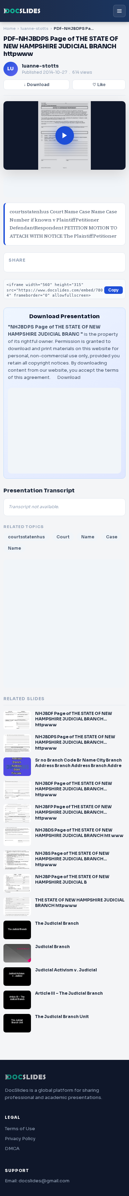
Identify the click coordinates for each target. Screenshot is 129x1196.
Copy (113, 290)
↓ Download (37, 84)
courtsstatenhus (26, 536)
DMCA (12, 1148)
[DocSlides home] (22, 11)
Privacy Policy (20, 1138)
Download (68, 377)
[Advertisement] (64, 431)
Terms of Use (20, 1129)
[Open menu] (119, 11)
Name (87, 536)
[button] (64, 135)
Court (62, 536)
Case (111, 536)
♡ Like (99, 84)
